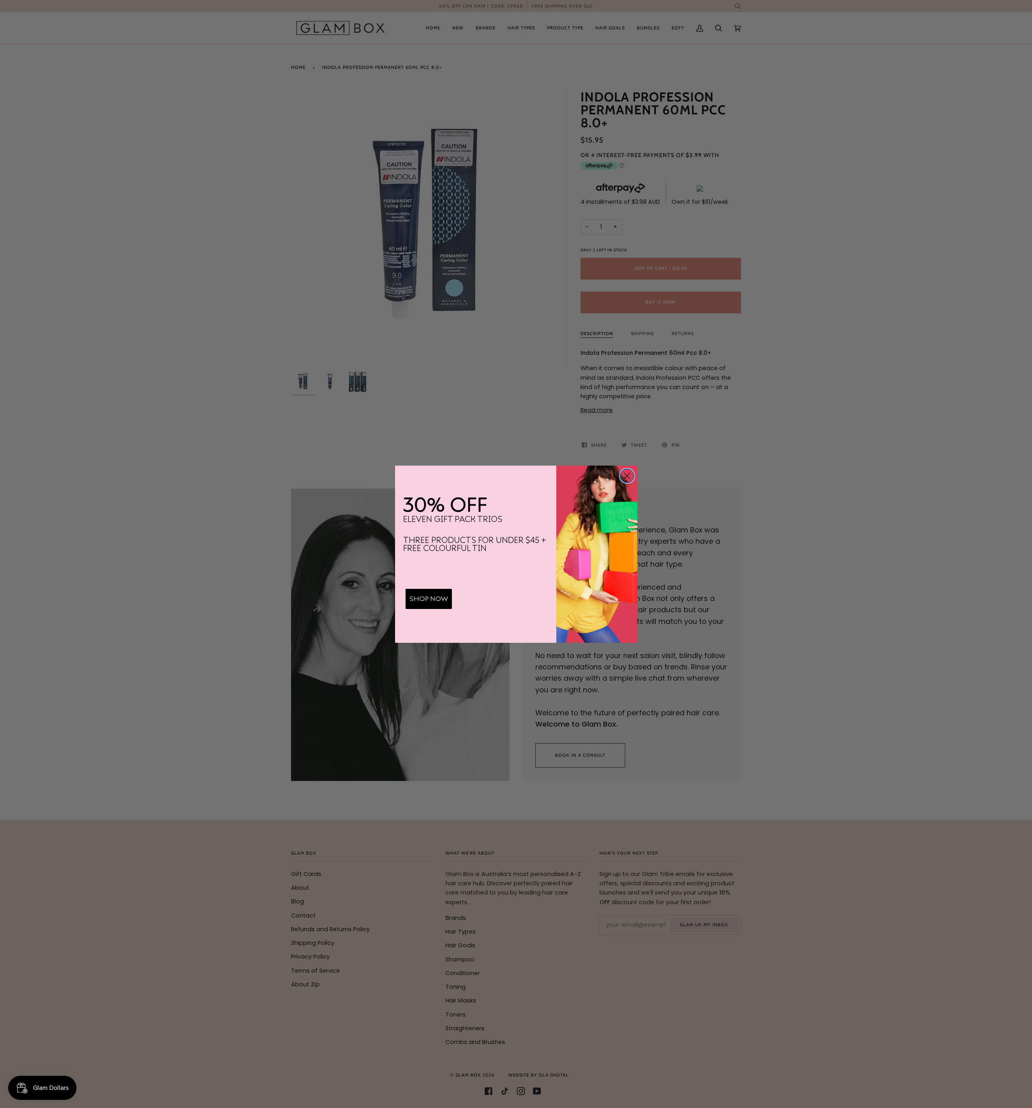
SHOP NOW (429, 599)
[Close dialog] (627, 476)
